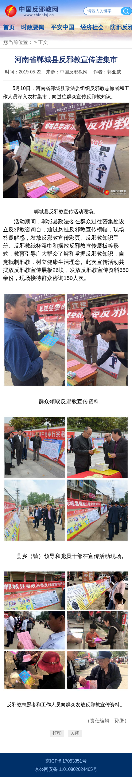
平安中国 (62, 27)
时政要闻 (33, 27)
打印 (57, 733)
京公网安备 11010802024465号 (66, 769)
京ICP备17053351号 (66, 761)
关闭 (75, 733)
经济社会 (92, 27)
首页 (9, 27)
